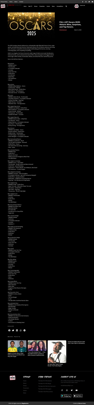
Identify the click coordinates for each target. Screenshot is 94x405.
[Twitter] (89, 1)
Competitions (60, 6)
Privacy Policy (4, 1)
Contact (21, 1)
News (53, 6)
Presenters (42, 6)
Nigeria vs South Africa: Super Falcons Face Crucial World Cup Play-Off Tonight (16, 355)
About (15, 1)
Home (25, 6)
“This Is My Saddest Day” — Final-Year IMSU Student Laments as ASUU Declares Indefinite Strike (37, 353)
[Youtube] (92, 1)
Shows (35, 6)
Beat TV (30, 6)
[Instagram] (86, 1)
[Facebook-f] (82, 1)
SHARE (11, 326)
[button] (66, 6)
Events (48, 6)
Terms (10, 1)
